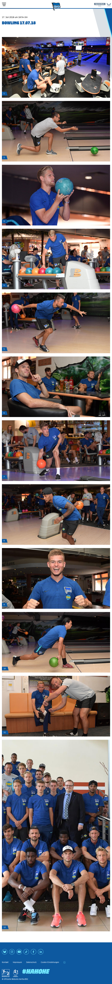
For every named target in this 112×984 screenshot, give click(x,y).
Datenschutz (31, 962)
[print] (64, 962)
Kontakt (5, 962)
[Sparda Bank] (99, 4)
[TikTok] (26, 952)
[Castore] (109, 4)
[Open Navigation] (4, 4)
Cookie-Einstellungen (50, 962)
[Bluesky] (4, 952)
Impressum (17, 962)
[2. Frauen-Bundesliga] (15, 973)
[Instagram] (12, 952)
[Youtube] (19, 952)
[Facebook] (33, 952)
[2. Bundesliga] (6, 973)
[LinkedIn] (40, 952)
